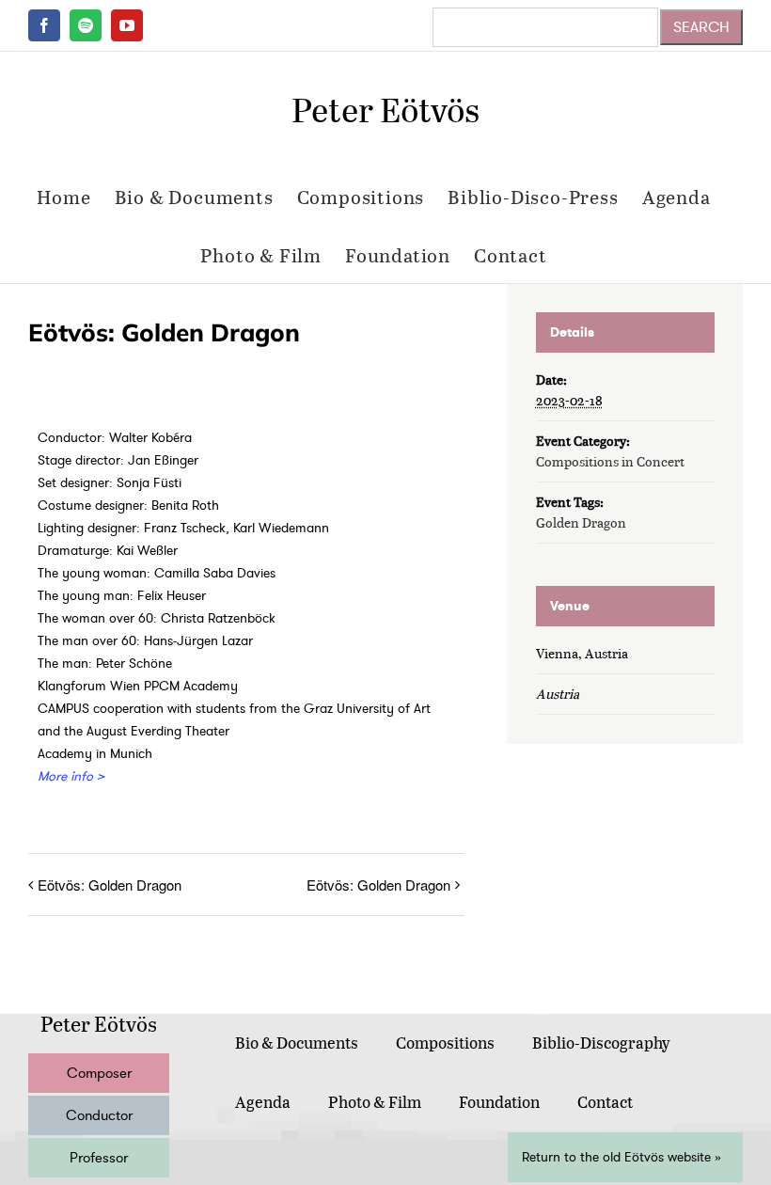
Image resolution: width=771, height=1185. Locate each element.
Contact (605, 1102)
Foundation (499, 1102)
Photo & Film (374, 1102)
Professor (99, 1157)
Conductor (99, 1115)
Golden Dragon (581, 522)
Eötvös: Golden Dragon (109, 884)
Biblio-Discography (601, 1042)
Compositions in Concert (610, 461)
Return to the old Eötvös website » (621, 1157)
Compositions (445, 1042)
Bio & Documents (296, 1042)
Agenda (263, 1102)
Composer (99, 1073)
